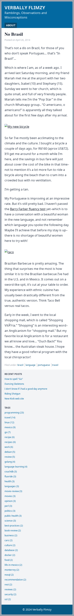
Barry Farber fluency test (28, 209)
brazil (20, 365)
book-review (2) (13, 530)
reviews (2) (10, 589)
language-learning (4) (16, 466)
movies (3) (10, 496)
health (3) (10, 481)
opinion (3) (10, 501)
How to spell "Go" (14, 379)
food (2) (9, 560)
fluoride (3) (10, 476)
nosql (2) (9, 574)
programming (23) (14, 412)
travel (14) (10, 417)
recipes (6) (10, 442)
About (10, 25)
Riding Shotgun (12, 393)
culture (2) (10, 545)
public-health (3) (13, 515)
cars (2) (9, 540)
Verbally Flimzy (25, 7)
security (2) (10, 594)
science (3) (10, 520)
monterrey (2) (12, 569)
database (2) (11, 550)
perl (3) (8, 506)
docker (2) (10, 555)
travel (55, 365)
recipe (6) (10, 437)
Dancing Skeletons (14, 383)
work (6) (9, 447)
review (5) (10, 456)
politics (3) (10, 510)
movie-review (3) (13, 491)
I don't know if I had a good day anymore (26, 388)
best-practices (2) (14, 525)
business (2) (11, 535)
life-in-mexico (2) (13, 564)
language (31, 365)
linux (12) (9, 422)
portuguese (44, 365)
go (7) (8, 432)
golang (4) (10, 461)
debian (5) (10, 451)
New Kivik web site (14, 398)
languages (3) (12, 486)
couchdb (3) (11, 471)
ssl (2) (8, 599)
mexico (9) (10, 427)
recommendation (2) (15, 579)
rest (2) (8, 584)
